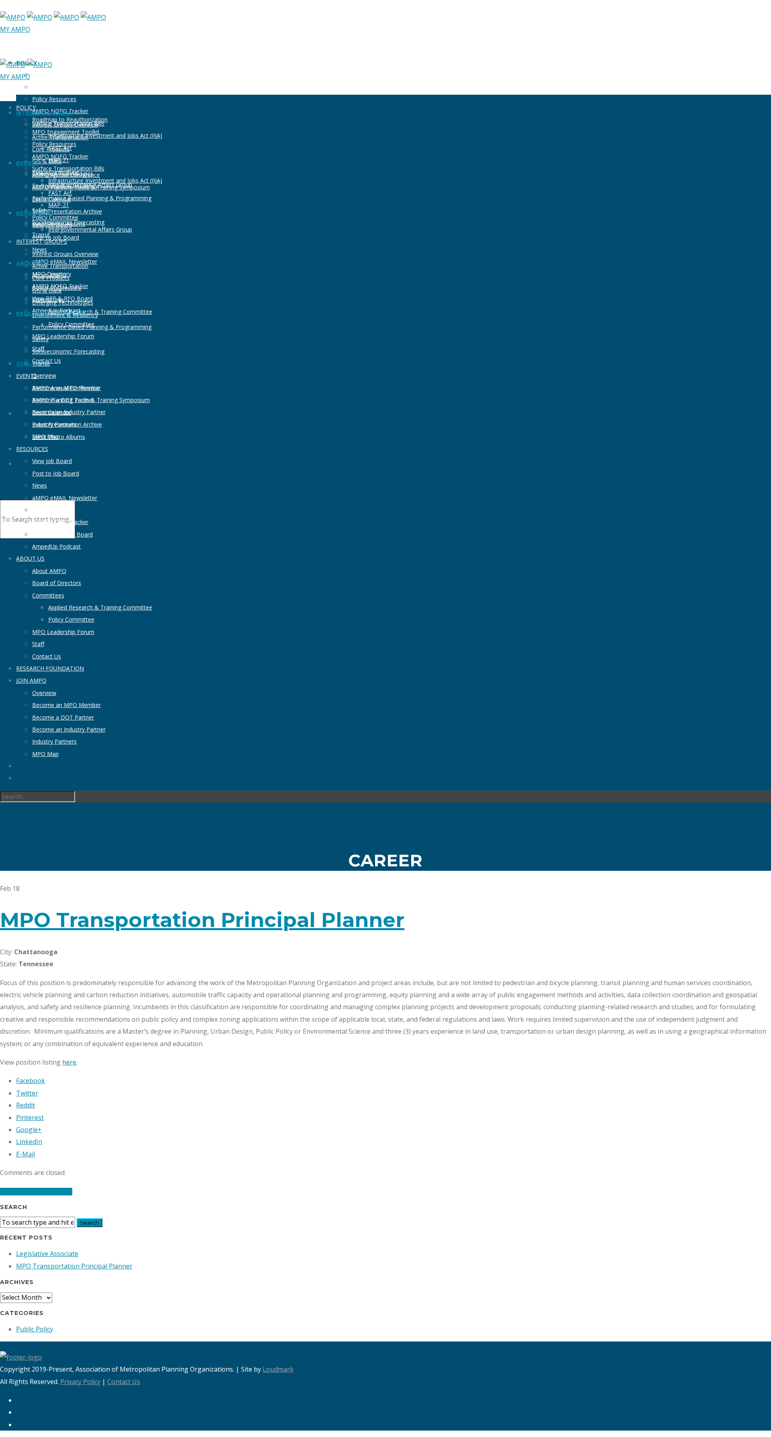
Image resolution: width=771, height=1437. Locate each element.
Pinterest (30, 1117)
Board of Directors (56, 583)
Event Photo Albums (58, 437)
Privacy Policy (80, 1381)
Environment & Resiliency (65, 315)
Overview (44, 375)
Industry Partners (54, 741)
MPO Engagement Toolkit (66, 87)
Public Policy (34, 1329)
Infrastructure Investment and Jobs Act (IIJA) (105, 135)
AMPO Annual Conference (66, 388)
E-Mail (25, 1154)
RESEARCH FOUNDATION (50, 668)
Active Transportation (60, 266)
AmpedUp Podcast (56, 546)
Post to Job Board (55, 237)
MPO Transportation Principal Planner (202, 920)
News (39, 485)
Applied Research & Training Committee (100, 311)
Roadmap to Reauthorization (70, 74)
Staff (38, 644)
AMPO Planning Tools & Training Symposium (91, 187)
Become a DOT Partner (63, 717)
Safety (40, 339)
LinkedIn (29, 1141)
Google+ (29, 1129)
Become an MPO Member (66, 705)
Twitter (27, 1093)
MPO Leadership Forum (63, 336)
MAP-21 (58, 205)
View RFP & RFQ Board (62, 534)
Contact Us (46, 656)
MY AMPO (15, 29)
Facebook (30, 1080)
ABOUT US (31, 263)
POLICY (26, 107)
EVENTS (26, 376)
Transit (41, 363)
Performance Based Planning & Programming (91, 198)
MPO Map (45, 754)
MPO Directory (51, 510)
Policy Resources (54, 99)
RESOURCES (32, 449)
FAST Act (60, 193)
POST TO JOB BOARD (36, 1191)
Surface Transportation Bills (68, 168)
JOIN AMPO (31, 680)
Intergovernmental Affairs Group (90, 229)
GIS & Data (46, 290)
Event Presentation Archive (67, 211)
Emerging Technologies (62, 302)
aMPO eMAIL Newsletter (64, 498)
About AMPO (49, 571)
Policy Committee (55, 217)
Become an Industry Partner (69, 729)
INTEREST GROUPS (43, 113)
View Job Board (52, 461)
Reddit (25, 1105)
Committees (48, 595)
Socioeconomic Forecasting (68, 351)
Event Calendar (51, 412)
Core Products (50, 278)
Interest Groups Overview (65, 254)
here (69, 1062)
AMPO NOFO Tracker (60, 156)
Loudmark (278, 1369)
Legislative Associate (47, 1253)
